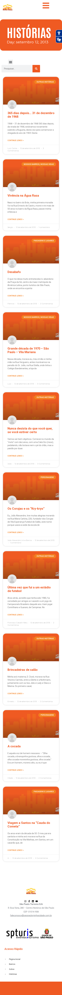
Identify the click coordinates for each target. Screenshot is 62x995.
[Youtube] (37, 901)
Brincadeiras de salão (23, 670)
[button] (10, 62)
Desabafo (14, 272)
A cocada (14, 746)
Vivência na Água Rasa (23, 195)
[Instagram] (25, 901)
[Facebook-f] (29, 901)
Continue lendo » (16, 140)
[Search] (36, 68)
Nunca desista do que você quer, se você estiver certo (30, 430)
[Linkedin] (33, 901)
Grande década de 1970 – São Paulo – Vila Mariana (28, 350)
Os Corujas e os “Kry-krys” (26, 508)
